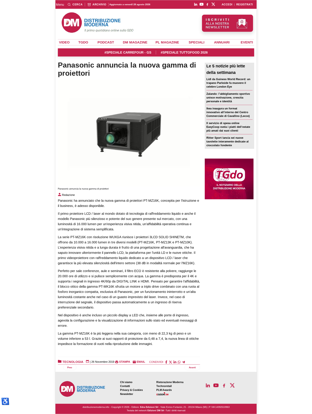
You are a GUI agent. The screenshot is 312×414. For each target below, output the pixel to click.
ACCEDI (227, 4)
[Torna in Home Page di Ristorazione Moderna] (82, 389)
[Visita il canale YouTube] (201, 4)
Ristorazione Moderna (169, 382)
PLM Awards (164, 390)
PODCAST (106, 42)
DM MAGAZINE (135, 42)
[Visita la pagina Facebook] (207, 4)
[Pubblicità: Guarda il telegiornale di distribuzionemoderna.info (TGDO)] (229, 179)
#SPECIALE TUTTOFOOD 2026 (184, 52)
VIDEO (64, 42)
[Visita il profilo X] (213, 4)
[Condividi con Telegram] (183, 361)
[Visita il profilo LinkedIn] (196, 4)
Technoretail (164, 386)
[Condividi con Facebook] (166, 361)
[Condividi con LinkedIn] (174, 361)
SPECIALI (196, 42)
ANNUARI (222, 42)
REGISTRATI (244, 4)
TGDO (83, 42)
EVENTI (247, 42)
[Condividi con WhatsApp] (179, 361)
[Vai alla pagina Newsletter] (227, 23)
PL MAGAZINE (167, 42)
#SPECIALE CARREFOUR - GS (127, 52)
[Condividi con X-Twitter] (170, 361)
